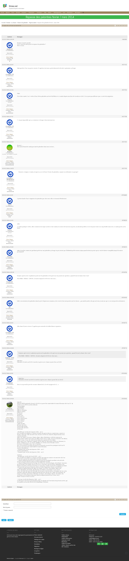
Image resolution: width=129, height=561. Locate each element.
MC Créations (65, 546)
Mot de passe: (6, 507)
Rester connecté (8, 510)
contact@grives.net (94, 538)
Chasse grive (31, 12)
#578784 (124, 398)
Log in (4, 520)
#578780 (124, 373)
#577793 (124, 168)
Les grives (24, 12)
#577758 (124, 116)
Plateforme (64, 541)
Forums (8, 22)
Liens (64, 12)
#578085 (124, 195)
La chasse (13, 22)
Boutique (18, 12)
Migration (8, 12)
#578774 (124, 348)
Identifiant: (6, 504)
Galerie (49, 12)
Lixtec (32, 558)
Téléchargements (57, 12)
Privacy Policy (38, 541)
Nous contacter (38, 535)
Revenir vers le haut (126, 553)
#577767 (124, 142)
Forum (12, 12)
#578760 (124, 297)
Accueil (2, 12)
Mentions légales (10, 558)
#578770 (124, 322)
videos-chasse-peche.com (68, 545)
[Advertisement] (64, 31)
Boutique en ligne (38, 548)
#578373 (124, 247)
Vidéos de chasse (66, 543)
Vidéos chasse (65, 535)
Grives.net (13, 6)
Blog (45, 12)
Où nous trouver (38, 537)
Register (11, 520)
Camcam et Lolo (66, 540)
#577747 (124, 64)
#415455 (124, 39)
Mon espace (77, 12)
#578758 (124, 272)
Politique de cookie (39, 539)
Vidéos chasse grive (67, 538)
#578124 (124, 220)
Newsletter (37, 544)
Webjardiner (65, 536)
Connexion (122, 514)
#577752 (124, 90)
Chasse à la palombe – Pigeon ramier (27, 22)
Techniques (39, 12)
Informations (69, 12)
